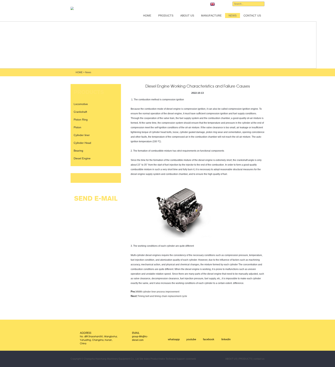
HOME (147, 15)
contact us (252, 15)
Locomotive (81, 104)
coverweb (191, 358)
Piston (77, 127)
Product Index (157, 358)
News (88, 72)
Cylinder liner (82, 135)
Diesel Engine (82, 158)
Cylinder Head (82, 142)
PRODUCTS (165, 15)
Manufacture (211, 15)
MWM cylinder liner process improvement (157, 291)
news (233, 15)
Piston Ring (81, 119)
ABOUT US (187, 15)
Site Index (144, 358)
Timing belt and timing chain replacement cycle (162, 296)
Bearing (78, 150)
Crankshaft (80, 111)
